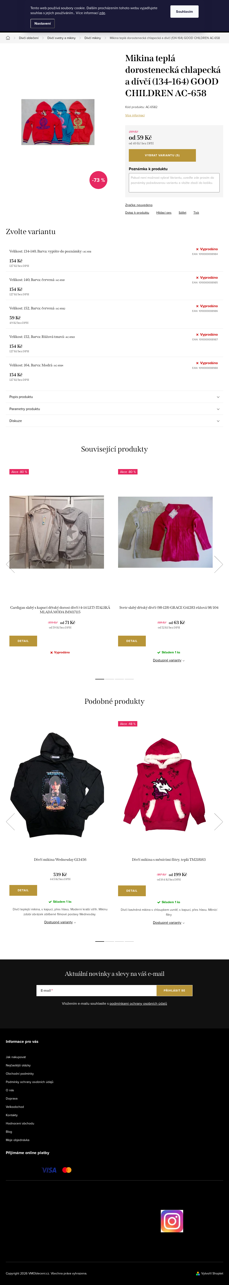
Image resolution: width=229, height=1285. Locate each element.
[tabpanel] (60, 569)
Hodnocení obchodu (20, 1123)
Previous (10, 564)
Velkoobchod (15, 1107)
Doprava (11, 1098)
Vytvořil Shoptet (212, 1273)
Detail (23, 641)
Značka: (139, 205)
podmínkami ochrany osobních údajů (138, 1003)
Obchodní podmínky (20, 1073)
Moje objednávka (17, 1140)
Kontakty (12, 1115)
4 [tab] (129, 941)
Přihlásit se (174, 990)
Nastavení (42, 23)
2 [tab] (109, 941)
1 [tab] (99, 941)
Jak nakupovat (16, 1057)
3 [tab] (119, 941)
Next (218, 564)
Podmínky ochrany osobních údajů (29, 1082)
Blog (9, 1131)
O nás (10, 1090)
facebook (148, 1221)
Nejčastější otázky (18, 1065)
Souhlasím (184, 11)
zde (102, 12)
